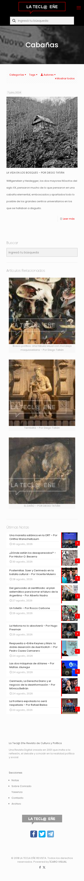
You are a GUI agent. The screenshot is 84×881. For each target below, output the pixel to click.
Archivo (16, 804)
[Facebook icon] (39, 867)
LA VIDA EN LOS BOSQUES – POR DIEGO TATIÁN (35, 172)
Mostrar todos (66, 78)
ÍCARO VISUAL (58, 862)
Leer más (69, 219)
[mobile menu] (78, 7)
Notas (15, 780)
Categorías (16, 75)
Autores (49, 75)
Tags (32, 75)
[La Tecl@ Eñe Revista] (42, 8)
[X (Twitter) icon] (44, 867)
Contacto (17, 798)
